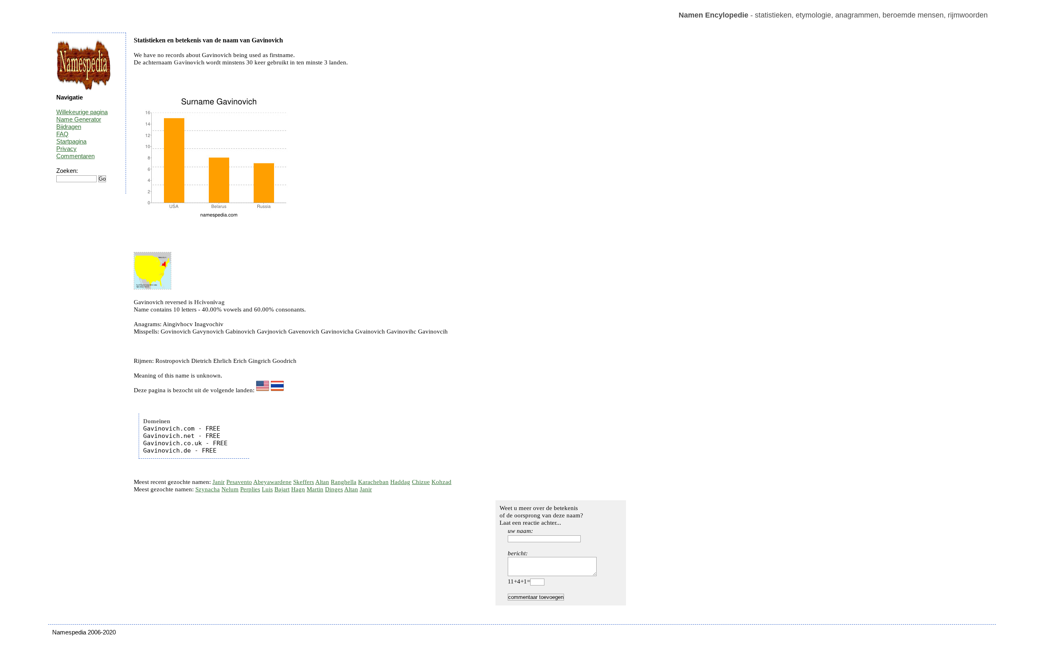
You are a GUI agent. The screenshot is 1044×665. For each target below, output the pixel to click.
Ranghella (343, 482)
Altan (322, 482)
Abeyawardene (272, 482)
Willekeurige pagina (82, 111)
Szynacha (207, 489)
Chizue (421, 482)
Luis (267, 489)
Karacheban (373, 482)
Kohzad (441, 482)
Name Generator (78, 119)
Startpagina (71, 141)
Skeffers (303, 482)
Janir (218, 482)
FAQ (62, 133)
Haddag (400, 482)
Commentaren (75, 155)
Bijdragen (68, 126)
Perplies (250, 489)
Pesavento (239, 482)
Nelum (230, 489)
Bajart (282, 489)
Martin (315, 489)
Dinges (334, 489)
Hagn (298, 489)
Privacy (66, 148)
